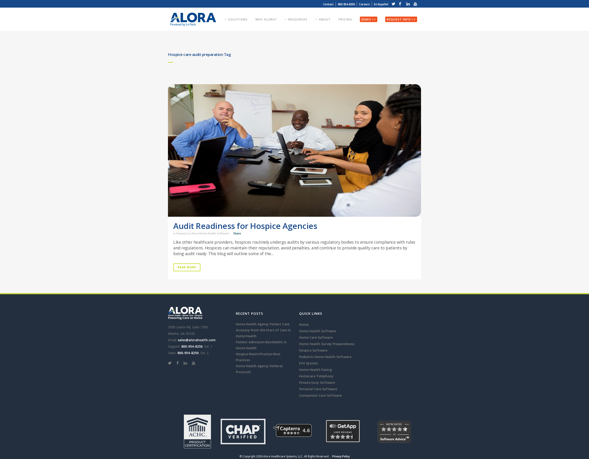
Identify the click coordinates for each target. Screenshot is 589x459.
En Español (381, 4)
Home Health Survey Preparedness (326, 344)
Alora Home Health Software (210, 233)
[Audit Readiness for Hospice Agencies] (294, 150)
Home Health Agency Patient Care (262, 324)
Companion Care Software (320, 395)
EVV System (308, 363)
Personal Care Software (318, 389)
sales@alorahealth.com (197, 340)
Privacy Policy (341, 456)
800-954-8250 (191, 346)
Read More (187, 267)
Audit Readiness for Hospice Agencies (245, 225)
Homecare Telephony (316, 376)
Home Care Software (316, 337)
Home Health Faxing (315, 369)
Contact (328, 4)
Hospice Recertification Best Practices (258, 357)
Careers (364, 4)
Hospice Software (313, 350)
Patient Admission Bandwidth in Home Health (261, 345)
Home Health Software (317, 331)
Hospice (181, 233)
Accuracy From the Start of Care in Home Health (263, 333)
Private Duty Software (317, 382)
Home (304, 324)
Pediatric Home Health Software (325, 357)
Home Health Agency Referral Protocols (259, 369)
